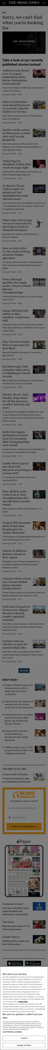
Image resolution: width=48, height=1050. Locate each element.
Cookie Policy (23, 1002)
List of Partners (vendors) (12, 1032)
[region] (24, 1008)
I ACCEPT (24, 1038)
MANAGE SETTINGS (24, 1045)
